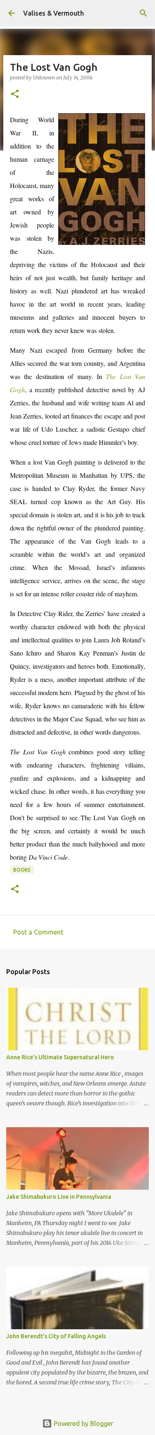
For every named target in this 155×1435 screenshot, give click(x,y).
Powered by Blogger (82, 1423)
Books (22, 869)
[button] (15, 94)
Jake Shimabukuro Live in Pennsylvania (58, 1196)
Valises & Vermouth (53, 13)
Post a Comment (38, 932)
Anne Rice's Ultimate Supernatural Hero (60, 1057)
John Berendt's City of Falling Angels (56, 1336)
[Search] (143, 13)
